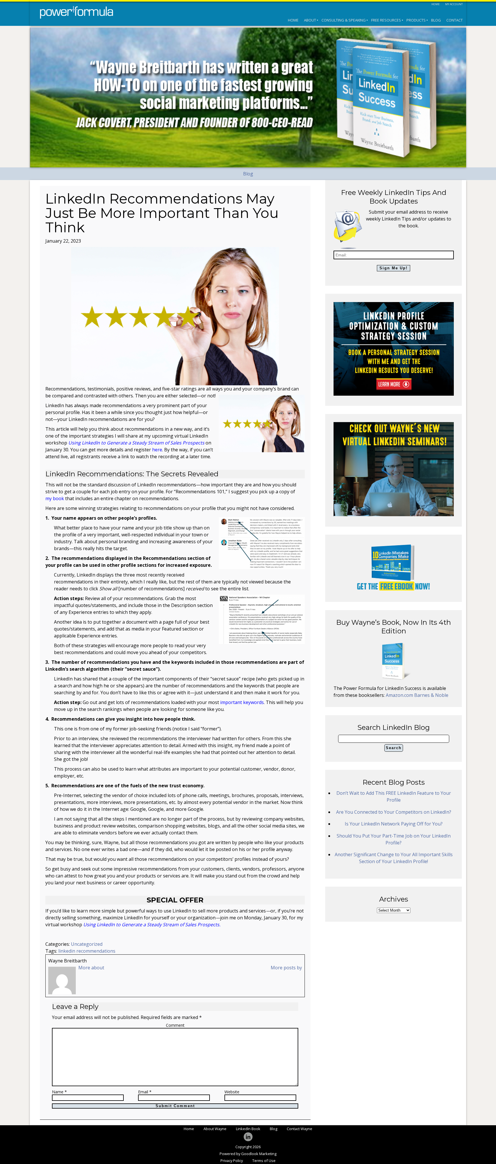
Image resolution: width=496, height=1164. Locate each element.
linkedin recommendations (86, 951)
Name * (59, 1092)
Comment (175, 1025)
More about (91, 967)
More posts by (286, 967)
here (157, 449)
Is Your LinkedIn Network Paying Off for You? (394, 824)
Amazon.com (400, 695)
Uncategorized (86, 944)
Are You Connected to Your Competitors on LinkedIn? (393, 812)
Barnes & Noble (431, 695)
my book (54, 498)
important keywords (242, 702)
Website (231, 1092)
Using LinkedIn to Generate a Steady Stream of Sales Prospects (136, 443)
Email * (145, 1092)
